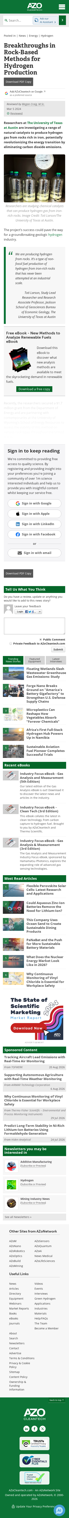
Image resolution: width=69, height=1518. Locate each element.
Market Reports (19, 1308)
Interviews (41, 1293)
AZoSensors (41, 1241)
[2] (13, 690)
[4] (13, 734)
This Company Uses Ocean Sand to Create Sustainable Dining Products (43, 926)
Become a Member (46, 1328)
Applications (42, 1303)
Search (13, 1338)
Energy (33, 35)
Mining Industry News (35, 1199)
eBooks (13, 1318)
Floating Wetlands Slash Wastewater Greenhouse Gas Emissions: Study (46, 673)
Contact (14, 1348)
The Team (40, 1323)
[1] (13, 673)
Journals (14, 1323)
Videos (38, 1283)
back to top (56, 1400)
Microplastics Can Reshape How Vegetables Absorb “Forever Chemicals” (42, 715)
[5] (13, 751)
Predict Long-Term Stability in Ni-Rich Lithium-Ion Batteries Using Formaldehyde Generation (34, 1129)
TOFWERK (17, 1067)
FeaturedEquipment (34, 660)
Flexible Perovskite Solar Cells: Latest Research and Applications (46, 890)
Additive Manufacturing (36, 1162)
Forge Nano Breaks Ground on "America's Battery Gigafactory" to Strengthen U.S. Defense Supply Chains (45, 694)
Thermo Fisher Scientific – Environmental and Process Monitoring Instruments (35, 1112)
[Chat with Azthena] (59, 1510)
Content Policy (18, 1377)
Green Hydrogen (45, 1298)
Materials (40, 1313)
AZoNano (15, 1246)
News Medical (43, 1256)
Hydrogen (47, 35)
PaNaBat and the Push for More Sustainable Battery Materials (44, 944)
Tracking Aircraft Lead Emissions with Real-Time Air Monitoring (34, 1059)
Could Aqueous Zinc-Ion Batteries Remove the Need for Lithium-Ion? (45, 907)
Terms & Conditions (21, 1358)
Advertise (15, 1353)
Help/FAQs (41, 1318)
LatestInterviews (56, 660)
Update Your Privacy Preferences (36, 1506)
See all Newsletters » (18, 1217)
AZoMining (16, 1266)
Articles (14, 1288)
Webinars (15, 1303)
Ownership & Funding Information (17, 1385)
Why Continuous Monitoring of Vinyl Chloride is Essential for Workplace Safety (45, 980)
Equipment (16, 1298)
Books (13, 1313)
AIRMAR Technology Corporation (30, 1085)
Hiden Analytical (21, 1139)
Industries (41, 1308)
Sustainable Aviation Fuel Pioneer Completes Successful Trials (45, 750)
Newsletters (17, 1343)
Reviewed (16, 113)
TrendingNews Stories (13, 660)
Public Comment (54, 639)
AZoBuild (15, 1261)
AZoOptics (15, 1256)
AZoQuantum (43, 1246)
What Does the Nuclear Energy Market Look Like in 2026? (44, 961)
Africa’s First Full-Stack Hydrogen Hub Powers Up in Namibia (44, 733)
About (13, 1333)
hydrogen (55, 235)
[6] (13, 978)
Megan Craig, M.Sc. (33, 104)
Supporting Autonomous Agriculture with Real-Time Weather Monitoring (33, 1077)
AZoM (12, 1241)
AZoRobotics (17, 1251)
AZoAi (38, 1251)
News (22, 35)
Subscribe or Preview (33, 1165)
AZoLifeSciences (44, 1261)
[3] (13, 714)
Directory (15, 1293)
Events (38, 1288)
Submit (58, 649)
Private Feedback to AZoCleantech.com (39, 643)
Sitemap (14, 1372)
